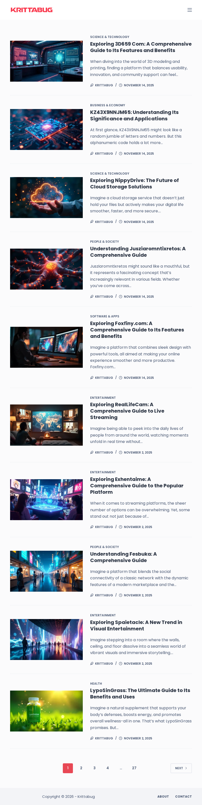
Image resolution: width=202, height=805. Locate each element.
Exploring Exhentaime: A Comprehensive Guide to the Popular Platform (137, 485)
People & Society (104, 241)
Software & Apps (104, 316)
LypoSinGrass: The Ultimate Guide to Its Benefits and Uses (140, 693)
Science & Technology (109, 37)
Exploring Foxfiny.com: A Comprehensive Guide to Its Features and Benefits (137, 330)
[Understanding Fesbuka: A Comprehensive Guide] (46, 571)
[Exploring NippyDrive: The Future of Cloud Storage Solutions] (46, 197)
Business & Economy (107, 105)
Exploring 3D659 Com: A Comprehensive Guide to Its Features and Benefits (141, 47)
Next (179, 768)
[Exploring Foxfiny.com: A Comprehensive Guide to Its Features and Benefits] (46, 347)
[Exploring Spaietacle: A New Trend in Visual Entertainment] (46, 639)
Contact (183, 797)
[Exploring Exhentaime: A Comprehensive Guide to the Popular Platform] (46, 499)
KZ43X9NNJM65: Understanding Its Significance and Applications (134, 115)
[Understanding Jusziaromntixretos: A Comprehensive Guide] (46, 269)
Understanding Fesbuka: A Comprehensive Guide (123, 557)
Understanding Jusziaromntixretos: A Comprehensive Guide (138, 251)
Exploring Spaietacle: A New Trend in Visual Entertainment (136, 625)
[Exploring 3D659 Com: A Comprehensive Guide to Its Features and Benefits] (46, 61)
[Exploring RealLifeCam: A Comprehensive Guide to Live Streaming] (46, 424)
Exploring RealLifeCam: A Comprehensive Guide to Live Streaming (127, 411)
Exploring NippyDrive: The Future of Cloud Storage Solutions (134, 183)
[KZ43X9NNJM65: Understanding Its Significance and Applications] (46, 129)
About (163, 797)
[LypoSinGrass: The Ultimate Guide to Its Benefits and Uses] (46, 711)
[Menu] (189, 10)
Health (96, 683)
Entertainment (103, 398)
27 (134, 768)
